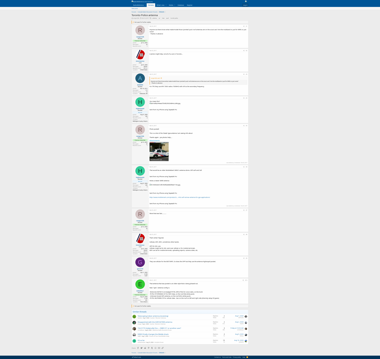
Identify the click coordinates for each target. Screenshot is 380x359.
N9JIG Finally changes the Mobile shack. (153, 334)
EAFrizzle (241, 317)
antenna (154, 18)
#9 (246, 258)
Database (181, 5)
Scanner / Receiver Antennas (158, 318)
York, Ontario (143, 302)
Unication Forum (158, 342)
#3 (246, 74)
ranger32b (136, 18)
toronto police (174, 18)
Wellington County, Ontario (140, 121)
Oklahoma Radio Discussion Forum (161, 330)
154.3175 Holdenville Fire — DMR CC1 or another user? (159, 328)
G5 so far (141, 340)
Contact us (217, 357)
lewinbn (140, 318)
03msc (242, 336)
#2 (246, 50)
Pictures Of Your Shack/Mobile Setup (159, 336)
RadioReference (138, 5)
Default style (137, 357)
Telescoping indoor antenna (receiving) (153, 316)
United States (143, 70)
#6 (246, 167)
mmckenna (140, 61)
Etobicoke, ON (143, 93)
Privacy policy (237, 357)
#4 (246, 98)
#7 (246, 210)
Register (189, 5)
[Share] (244, 26)
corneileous (141, 330)
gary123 (140, 269)
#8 (246, 234)
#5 (246, 126)
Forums (151, 5)
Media (171, 5)
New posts (135, 8)
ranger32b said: (155, 78)
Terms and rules (226, 357)
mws (163, 18)
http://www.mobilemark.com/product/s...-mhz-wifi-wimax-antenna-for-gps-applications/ (180, 197)
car (159, 18)
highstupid (140, 108)
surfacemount (141, 342)
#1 (246, 26)
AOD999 (140, 85)
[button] (145, 5)
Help (243, 357)
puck (167, 18)
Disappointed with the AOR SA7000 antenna (155, 322)
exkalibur (140, 291)
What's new (160, 5)
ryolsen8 (241, 342)
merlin (242, 324)
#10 (246, 280)
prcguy (139, 324)
